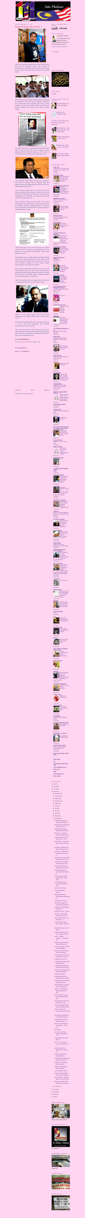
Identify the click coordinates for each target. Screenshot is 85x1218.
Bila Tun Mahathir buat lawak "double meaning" (64, 208)
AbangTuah (56, 486)
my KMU (54, 94)
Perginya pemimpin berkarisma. (64, 364)
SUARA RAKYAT (58, 440)
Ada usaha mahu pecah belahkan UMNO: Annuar (60, 289)
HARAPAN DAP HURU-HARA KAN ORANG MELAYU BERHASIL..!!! (64, 523)
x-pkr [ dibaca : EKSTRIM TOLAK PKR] (60, 649)
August (57, 803)
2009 (54, 1094)
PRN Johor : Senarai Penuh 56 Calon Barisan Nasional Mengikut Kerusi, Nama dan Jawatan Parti (61, 190)
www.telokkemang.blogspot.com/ (61, 329)
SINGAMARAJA (57, 661)
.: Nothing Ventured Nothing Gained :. (60, 469)
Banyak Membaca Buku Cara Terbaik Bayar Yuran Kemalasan (64, 250)
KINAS (55, 638)
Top (54, 761)
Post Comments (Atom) (27, 393)
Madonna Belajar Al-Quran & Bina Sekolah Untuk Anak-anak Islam (64, 604)
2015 (54, 784)
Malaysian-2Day (57, 589)
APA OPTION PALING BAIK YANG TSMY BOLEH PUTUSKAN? (63, 279)
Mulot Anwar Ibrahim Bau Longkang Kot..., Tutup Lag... (61, 1025)
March (56, 816)
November (57, 796)
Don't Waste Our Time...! (61, 888)
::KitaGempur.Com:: (58, 774)
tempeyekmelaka (57, 530)
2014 (54, 786)
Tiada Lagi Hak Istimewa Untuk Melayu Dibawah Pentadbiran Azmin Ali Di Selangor (64, 377)
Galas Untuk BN (57, 705)
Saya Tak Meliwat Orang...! (61, 1071)
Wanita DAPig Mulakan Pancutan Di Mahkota (64, 225)
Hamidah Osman (57, 627)
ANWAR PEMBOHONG (59, 684)
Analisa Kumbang (58, 611)
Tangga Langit (57, 694)
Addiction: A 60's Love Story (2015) (60, 442)
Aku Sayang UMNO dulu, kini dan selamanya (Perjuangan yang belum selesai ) (61, 428)
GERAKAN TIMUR (58, 475)
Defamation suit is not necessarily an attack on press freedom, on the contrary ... (61, 170)
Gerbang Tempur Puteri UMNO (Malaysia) (59, 550)
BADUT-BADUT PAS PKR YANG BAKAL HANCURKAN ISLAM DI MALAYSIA (60, 535)
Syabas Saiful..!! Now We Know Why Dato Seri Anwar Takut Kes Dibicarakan (59, 122)
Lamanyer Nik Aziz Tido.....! (61, 959)
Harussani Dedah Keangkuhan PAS (64, 736)
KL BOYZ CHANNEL (59, 519)
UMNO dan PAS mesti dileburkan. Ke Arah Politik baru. (61, 545)
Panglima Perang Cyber (59, 305)
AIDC (54, 771)
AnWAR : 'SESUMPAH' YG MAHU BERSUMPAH (64, 654)
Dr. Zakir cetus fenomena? (63, 418)
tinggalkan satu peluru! (59, 198)
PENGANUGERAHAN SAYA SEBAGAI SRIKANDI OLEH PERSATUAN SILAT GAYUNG (61, 676)
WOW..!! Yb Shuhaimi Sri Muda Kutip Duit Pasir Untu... (61, 990)
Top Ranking (56, 716)
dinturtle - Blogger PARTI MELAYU (60, 392)
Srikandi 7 (56, 671)
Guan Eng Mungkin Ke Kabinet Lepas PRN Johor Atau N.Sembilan (64, 179)
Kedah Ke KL (57, 205)
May (56, 811)
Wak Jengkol (56, 345)
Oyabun (55, 416)
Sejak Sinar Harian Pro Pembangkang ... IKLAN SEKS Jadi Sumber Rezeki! (64, 594)
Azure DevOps (56, 260)
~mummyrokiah (57, 384)
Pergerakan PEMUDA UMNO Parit (61, 754)
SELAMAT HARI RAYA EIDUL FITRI (64, 641)
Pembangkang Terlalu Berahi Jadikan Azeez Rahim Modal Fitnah (60, 339)
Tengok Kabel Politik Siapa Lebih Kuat (61, 411)
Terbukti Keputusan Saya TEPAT (64, 724)
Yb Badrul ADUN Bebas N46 (60, 722)
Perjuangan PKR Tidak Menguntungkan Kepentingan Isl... (62, 896)
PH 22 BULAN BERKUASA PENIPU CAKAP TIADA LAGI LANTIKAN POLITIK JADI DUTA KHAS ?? (60, 239)
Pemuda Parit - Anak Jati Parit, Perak (59, 733)
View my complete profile (59, 46)
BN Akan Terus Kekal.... (60, 974)
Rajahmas (55, 601)
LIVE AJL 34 (63, 295)
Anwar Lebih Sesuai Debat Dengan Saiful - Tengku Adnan (61, 877)
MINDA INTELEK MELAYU (61, 186)
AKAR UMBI (56, 372)
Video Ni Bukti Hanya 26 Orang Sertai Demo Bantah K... (62, 871)
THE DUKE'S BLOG (58, 275)
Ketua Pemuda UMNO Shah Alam (60, 764)
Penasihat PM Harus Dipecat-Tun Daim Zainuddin (64, 619)
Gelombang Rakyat (24, 339)
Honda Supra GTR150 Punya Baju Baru (60, 331)
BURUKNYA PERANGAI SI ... (64, 696)
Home (32, 390)
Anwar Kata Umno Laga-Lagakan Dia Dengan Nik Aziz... (61, 883)
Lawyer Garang (63, 35)
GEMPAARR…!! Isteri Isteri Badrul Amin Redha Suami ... (62, 843)
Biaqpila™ (56, 294)
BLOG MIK (56, 336)
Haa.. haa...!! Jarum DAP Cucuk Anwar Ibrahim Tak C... (62, 1043)
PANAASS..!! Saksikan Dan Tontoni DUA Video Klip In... (61, 853)
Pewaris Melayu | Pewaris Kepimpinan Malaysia (59, 286)
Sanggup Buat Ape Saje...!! (61, 900)
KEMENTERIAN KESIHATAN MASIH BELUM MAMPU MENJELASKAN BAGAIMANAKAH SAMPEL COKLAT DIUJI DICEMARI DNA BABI (60, 570)
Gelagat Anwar (57, 409)
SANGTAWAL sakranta (59, 404)
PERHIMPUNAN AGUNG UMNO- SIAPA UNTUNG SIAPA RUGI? (59, 386)
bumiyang (55, 316)
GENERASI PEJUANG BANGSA (59, 233)
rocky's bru (56, 167)
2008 (54, 1097)
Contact (55, 612)
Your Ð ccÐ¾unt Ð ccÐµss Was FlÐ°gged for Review (60, 217)
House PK (56, 264)
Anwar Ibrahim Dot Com (59, 767)
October (57, 798)
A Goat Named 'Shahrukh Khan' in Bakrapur (64, 630)
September (57, 801)
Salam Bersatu (56, 405)
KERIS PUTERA (57, 447)
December (57, 793)
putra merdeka (57, 222)
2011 (54, 1089)
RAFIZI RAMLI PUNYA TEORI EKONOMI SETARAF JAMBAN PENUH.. (64, 504)
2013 (54, 789)
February (57, 818)
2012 (54, 791)
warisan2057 (56, 579)
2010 (54, 1092)
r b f (54, 616)
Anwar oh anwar (63, 580)
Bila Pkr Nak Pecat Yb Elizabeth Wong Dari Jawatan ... (62, 1011)
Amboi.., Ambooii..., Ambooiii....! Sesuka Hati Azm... (61, 938)
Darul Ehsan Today (58, 175)
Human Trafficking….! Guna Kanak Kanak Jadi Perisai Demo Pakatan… (63, 129)
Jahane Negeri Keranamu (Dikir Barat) (64, 708)
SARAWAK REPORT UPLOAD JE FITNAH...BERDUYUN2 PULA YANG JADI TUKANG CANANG (61, 492)
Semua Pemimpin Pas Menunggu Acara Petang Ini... (61, 1049)
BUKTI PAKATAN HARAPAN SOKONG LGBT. (60, 357)
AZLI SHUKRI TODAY (59, 247)
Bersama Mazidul (57, 563)
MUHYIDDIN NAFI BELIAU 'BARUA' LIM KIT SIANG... (64, 433)
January (57, 1086)
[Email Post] (38, 341)
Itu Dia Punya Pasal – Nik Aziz (62, 911)
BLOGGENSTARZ (58, 458)
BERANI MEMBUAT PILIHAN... (59, 258)
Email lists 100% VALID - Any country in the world (60, 200)
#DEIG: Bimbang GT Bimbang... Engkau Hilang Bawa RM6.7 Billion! (64, 479)
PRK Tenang (56, 759)
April (56, 813)
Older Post (46, 390)
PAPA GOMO (57, 776)
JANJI (54, 471)
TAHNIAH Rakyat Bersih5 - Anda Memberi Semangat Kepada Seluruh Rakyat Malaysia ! (64, 397)
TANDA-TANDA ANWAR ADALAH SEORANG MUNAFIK (59, 748)
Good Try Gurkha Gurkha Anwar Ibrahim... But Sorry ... (62, 923)
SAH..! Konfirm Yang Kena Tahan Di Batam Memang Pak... (61, 996)
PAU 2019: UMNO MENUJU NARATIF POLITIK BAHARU (64, 309)
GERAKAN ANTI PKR (59, 500)
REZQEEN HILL (58, 216)
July (56, 806)
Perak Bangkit (57, 543)
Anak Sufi (55, 511)
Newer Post (18, 390)
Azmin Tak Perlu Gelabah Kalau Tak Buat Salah (64, 347)
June (56, 808)
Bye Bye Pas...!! (58, 1029)
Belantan (55, 362)
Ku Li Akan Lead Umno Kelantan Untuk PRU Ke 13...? (61, 1033)
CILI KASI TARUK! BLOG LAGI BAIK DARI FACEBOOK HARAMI (64, 268)
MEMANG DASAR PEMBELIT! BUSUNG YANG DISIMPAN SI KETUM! (61, 514)
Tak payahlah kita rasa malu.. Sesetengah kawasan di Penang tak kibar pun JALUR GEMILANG (60, 555)
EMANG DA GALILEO (59, 745)
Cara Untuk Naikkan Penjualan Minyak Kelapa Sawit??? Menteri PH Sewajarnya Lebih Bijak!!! (60, 321)
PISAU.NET (56, 769)
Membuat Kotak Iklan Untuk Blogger (60, 718)
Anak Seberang (57, 355)
